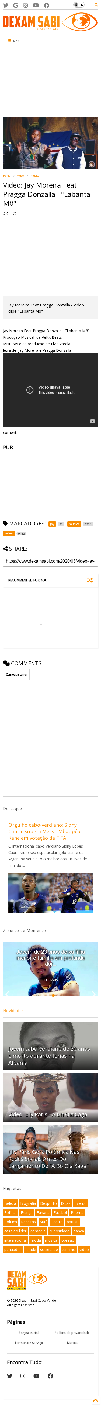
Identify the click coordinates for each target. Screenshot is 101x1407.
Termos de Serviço (29, 1343)
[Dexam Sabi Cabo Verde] (50, 28)
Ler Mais (51, 980)
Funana (43, 1212)
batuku (73, 1221)
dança (79, 1231)
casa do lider (15, 1231)
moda (36, 1240)
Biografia (28, 1203)
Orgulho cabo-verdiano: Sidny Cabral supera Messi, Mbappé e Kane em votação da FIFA (45, 831)
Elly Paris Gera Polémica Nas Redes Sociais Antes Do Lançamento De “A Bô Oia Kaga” (48, 1159)
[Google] (15, 5)
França (27, 1212)
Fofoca (10, 1212)
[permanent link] (14, 213)
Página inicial (29, 1332)
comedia (38, 1231)
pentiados (13, 1249)
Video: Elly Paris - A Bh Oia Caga (47, 1114)
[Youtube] (36, 5)
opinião (67, 1240)
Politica (10, 1221)
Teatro (57, 1221)
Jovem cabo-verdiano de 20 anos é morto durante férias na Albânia (49, 1055)
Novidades (13, 1010)
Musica (72, 1343)
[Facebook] (46, 5)
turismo (68, 1249)
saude (31, 1249)
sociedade (49, 1249)
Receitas (28, 1221)
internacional (15, 1240)
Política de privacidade (72, 1332)
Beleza (10, 1203)
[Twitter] (5, 5)
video (20, 176)
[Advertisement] (32, 81)
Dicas (66, 1203)
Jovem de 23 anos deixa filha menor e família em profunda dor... (50, 958)
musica (35, 176)
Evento (81, 1203)
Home (6, 176)
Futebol (60, 1212)
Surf (43, 1221)
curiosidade (59, 1231)
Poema (77, 1212)
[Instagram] (25, 5)
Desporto (48, 1203)
